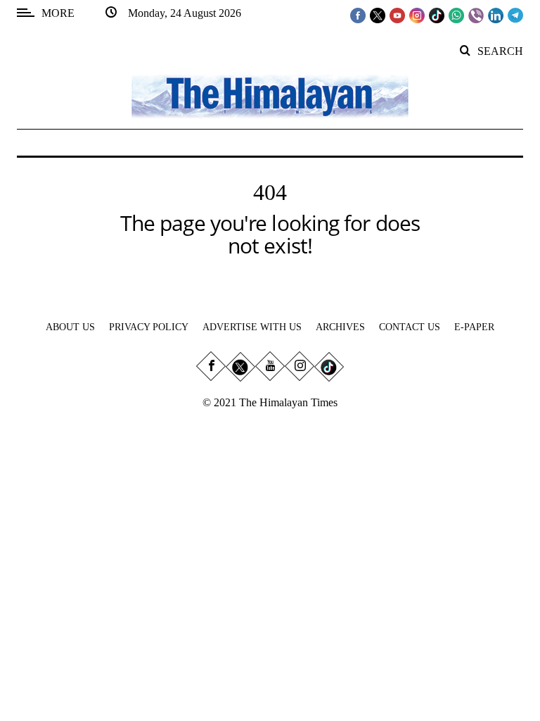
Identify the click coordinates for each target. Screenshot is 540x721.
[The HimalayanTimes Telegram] (515, 15)
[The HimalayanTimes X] (377, 15)
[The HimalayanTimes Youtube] (397, 15)
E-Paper (474, 327)
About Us (70, 327)
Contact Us (409, 327)
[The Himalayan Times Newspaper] (270, 95)
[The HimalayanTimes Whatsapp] (456, 15)
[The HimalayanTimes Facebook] (358, 15)
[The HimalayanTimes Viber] (476, 15)
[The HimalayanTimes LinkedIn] (495, 15)
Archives (340, 327)
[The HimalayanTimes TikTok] (436, 15)
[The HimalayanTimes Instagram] (417, 15)
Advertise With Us (252, 327)
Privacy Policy (148, 327)
